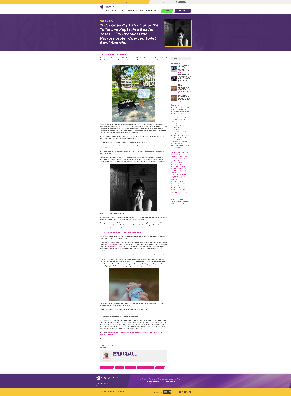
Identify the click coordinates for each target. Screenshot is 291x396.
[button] (129, 2)
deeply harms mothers (111, 244)
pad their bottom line (115, 246)
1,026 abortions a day (123, 157)
